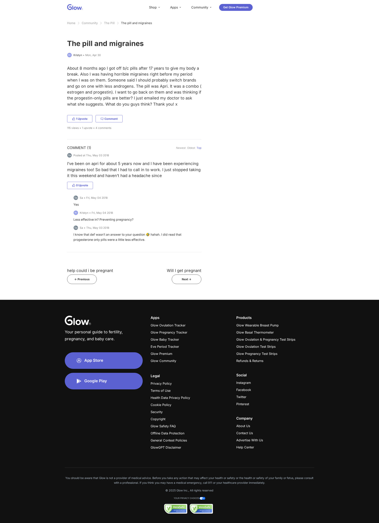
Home (71, 23)
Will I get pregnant (184, 270)
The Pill (109, 23)
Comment (111, 118)
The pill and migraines (136, 23)
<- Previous (82, 279)
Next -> (186, 279)
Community (90, 23)
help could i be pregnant (90, 270)
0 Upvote (82, 185)
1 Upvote (81, 118)
